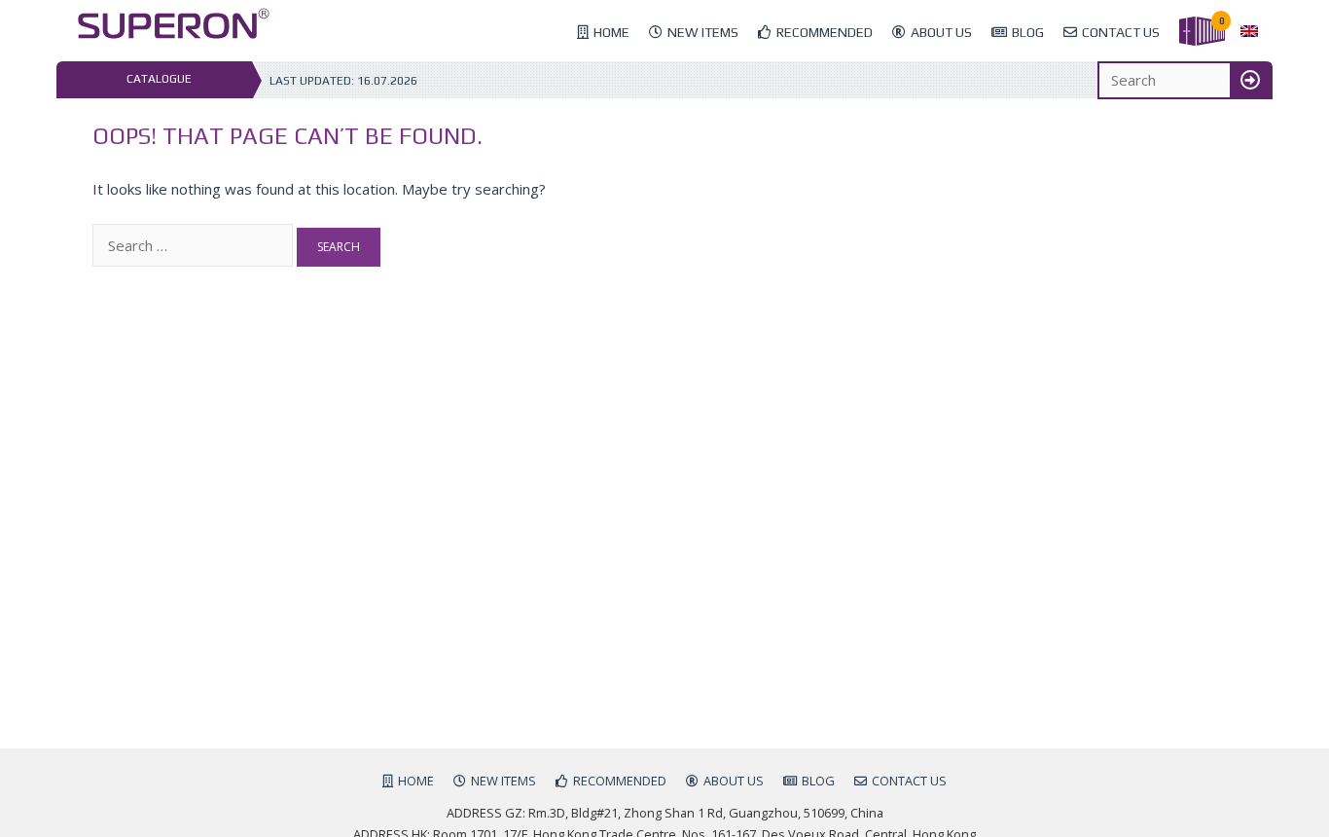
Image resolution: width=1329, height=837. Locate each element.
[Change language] (1249, 32)
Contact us (1121, 32)
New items (702, 32)
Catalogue (159, 79)
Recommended (824, 32)
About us (941, 32)
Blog (1028, 32)
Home (611, 32)
